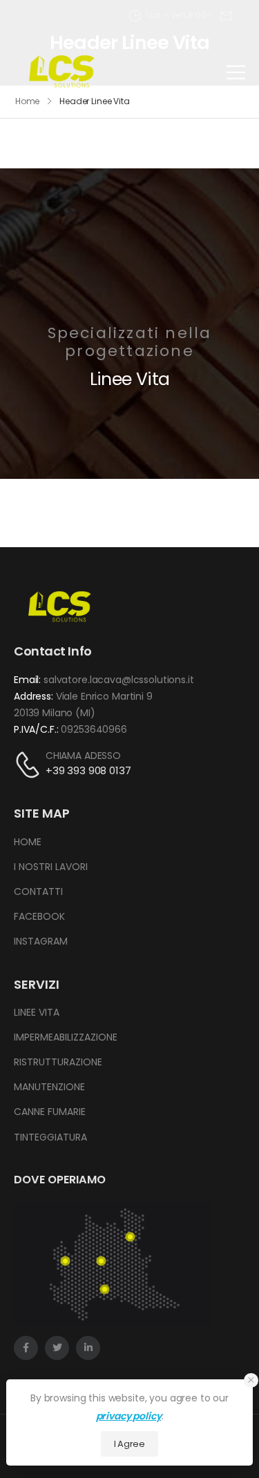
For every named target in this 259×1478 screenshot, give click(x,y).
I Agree (129, 1443)
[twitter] (57, 1348)
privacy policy (129, 1416)
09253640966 (93, 729)
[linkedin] (88, 1348)
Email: (27, 680)
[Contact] (30, 764)
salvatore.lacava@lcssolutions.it (119, 680)
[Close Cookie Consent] (251, 1380)
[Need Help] (226, 15)
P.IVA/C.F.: (36, 729)
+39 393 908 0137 (88, 770)
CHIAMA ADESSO (83, 755)
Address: (33, 696)
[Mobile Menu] (236, 72)
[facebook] (26, 1348)
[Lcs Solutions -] (62, 72)
